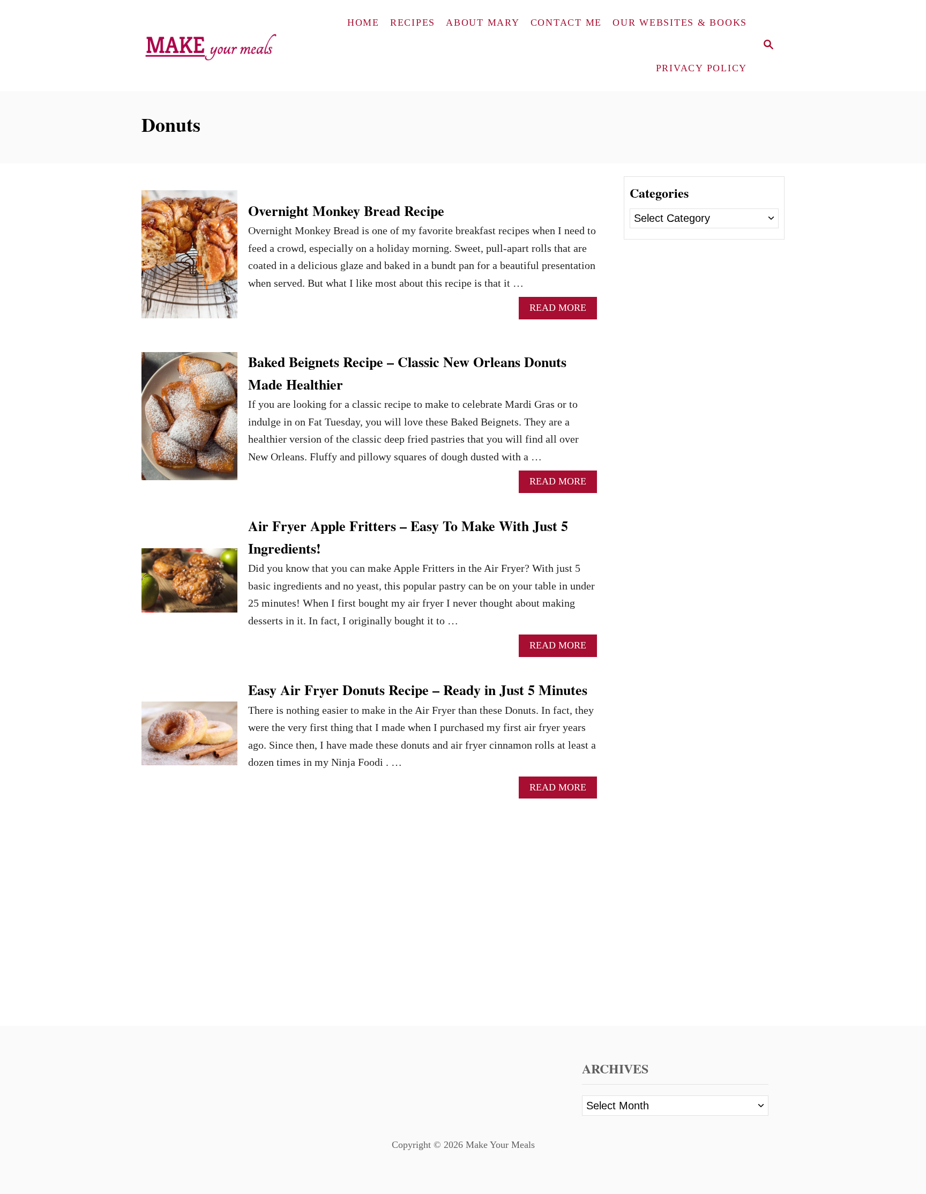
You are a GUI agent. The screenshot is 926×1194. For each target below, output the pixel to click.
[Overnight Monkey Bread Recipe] (189, 259)
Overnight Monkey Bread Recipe (346, 210)
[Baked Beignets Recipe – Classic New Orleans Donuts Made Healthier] (189, 421)
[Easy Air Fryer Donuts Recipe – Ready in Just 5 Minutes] (189, 739)
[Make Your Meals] (214, 45)
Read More (563, 310)
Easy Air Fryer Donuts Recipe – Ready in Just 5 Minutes (417, 690)
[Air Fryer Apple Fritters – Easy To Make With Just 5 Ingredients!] (189, 585)
